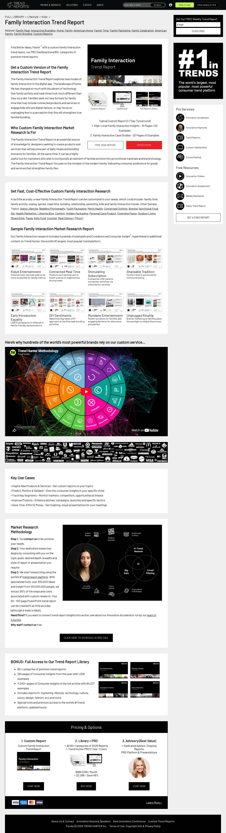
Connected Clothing (115, 208)
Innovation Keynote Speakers (94, 821)
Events (87, 5)
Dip (13, 213)
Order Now (144, 145)
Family (69, 30)
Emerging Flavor (127, 213)
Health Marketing (26, 213)
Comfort (60, 213)
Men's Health (95, 208)
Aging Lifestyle (29, 208)
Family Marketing (120, 30)
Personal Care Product (102, 213)
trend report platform (35, 577)
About (100, 5)
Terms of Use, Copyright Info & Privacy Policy (134, 826)
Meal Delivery (66, 218)
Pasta (29, 218)
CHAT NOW (33, 786)
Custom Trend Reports (161, 821)
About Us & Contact (62, 821)
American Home (83, 30)
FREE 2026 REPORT (105, 145)
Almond (133, 208)
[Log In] (170, 5)
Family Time (101, 30)
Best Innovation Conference (129, 821)
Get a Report (198, 217)
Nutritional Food (148, 208)
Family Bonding (23, 33)
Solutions (72, 5)
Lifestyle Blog (46, 213)
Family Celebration (143, 30)
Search (157, 5)
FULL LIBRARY (14, 16)
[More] (79, 218)
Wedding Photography (52, 208)
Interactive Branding (43, 30)
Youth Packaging (76, 208)
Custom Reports (43, 33)
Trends (70, 826)
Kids (44, 16)
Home (60, 30)
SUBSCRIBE (198, 31)
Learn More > (154, 802)
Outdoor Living (147, 213)
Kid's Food (40, 218)
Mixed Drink (18, 218)
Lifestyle (33, 16)
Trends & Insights (50, 5)
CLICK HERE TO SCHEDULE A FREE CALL (86, 637)
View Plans (185, 5)
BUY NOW (86, 786)
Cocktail (52, 218)
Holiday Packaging (77, 213)
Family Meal (23, 30)
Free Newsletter (206, 5)
